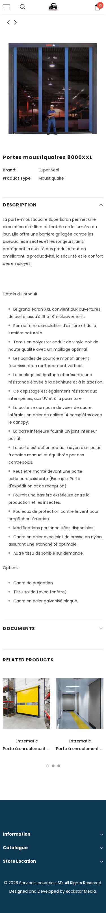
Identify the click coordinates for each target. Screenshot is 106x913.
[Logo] (53, 6)
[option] (53, 88)
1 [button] (47, 765)
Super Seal (48, 170)
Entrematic (27, 741)
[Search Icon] (22, 7)
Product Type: (17, 178)
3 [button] (58, 765)
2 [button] (53, 765)
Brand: (9, 170)
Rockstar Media (81, 891)
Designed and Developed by (37, 891)
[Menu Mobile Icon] (6, 7)
